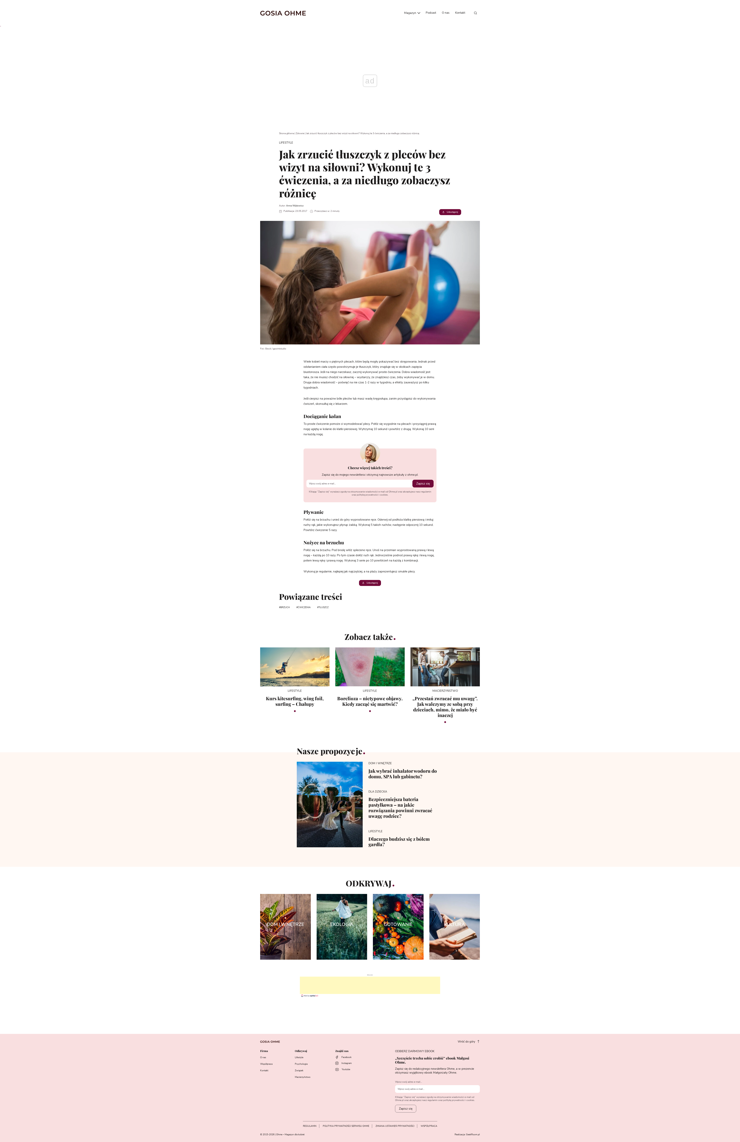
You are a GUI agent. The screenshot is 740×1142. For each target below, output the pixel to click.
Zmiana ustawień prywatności (395, 1126)
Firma (264, 1051)
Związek (299, 1070)
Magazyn (410, 13)
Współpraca (266, 1064)
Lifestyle (299, 1057)
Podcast (431, 12)
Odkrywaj (301, 1051)
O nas (445, 12)
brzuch (285, 607)
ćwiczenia (304, 607)
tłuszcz (324, 607)
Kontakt (460, 12)
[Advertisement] (370, 985)
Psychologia (301, 1064)
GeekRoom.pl (473, 1134)
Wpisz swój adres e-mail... (408, 1082)
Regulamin (309, 1126)
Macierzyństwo (302, 1077)
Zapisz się (423, 483)
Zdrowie (300, 133)
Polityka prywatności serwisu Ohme (346, 1126)
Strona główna (286, 133)
